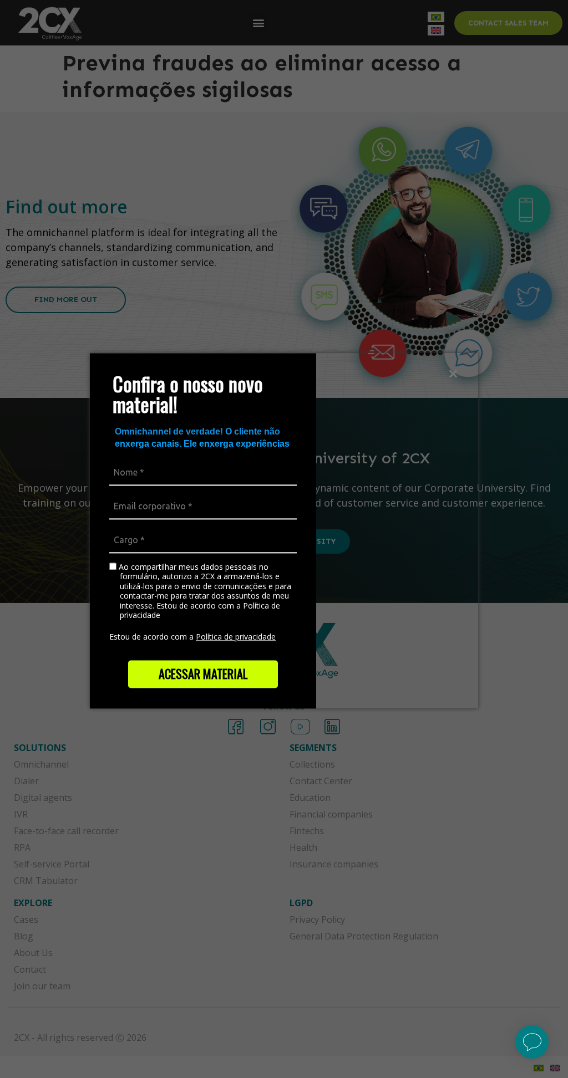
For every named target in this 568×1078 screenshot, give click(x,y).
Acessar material (203, 673)
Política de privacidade (236, 636)
